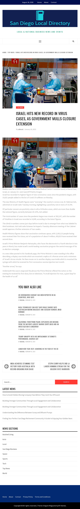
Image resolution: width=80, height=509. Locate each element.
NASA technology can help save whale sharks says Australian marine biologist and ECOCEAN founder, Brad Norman (39, 309)
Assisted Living (7, 434)
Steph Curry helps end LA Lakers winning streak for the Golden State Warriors (57, 366)
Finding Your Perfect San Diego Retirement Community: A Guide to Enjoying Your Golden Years (37, 418)
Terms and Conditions (42, 497)
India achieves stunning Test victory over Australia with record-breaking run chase (22, 366)
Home (39, 2)
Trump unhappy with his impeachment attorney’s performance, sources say (37, 337)
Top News (20, 107)
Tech (4, 463)
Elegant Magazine (49, 506)
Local (4, 444)
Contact (54, 2)
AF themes (62, 506)
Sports (5, 459)
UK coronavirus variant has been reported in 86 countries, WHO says (37, 296)
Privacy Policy (28, 497)
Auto (4, 439)
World (4, 473)
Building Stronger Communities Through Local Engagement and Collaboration (31, 401)
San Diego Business (9, 449)
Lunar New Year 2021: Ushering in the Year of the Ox (38, 349)
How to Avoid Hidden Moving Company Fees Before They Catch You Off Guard (31, 395)
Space (4, 454)
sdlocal (21, 129)
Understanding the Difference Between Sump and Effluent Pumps (27, 412)
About (46, 2)
